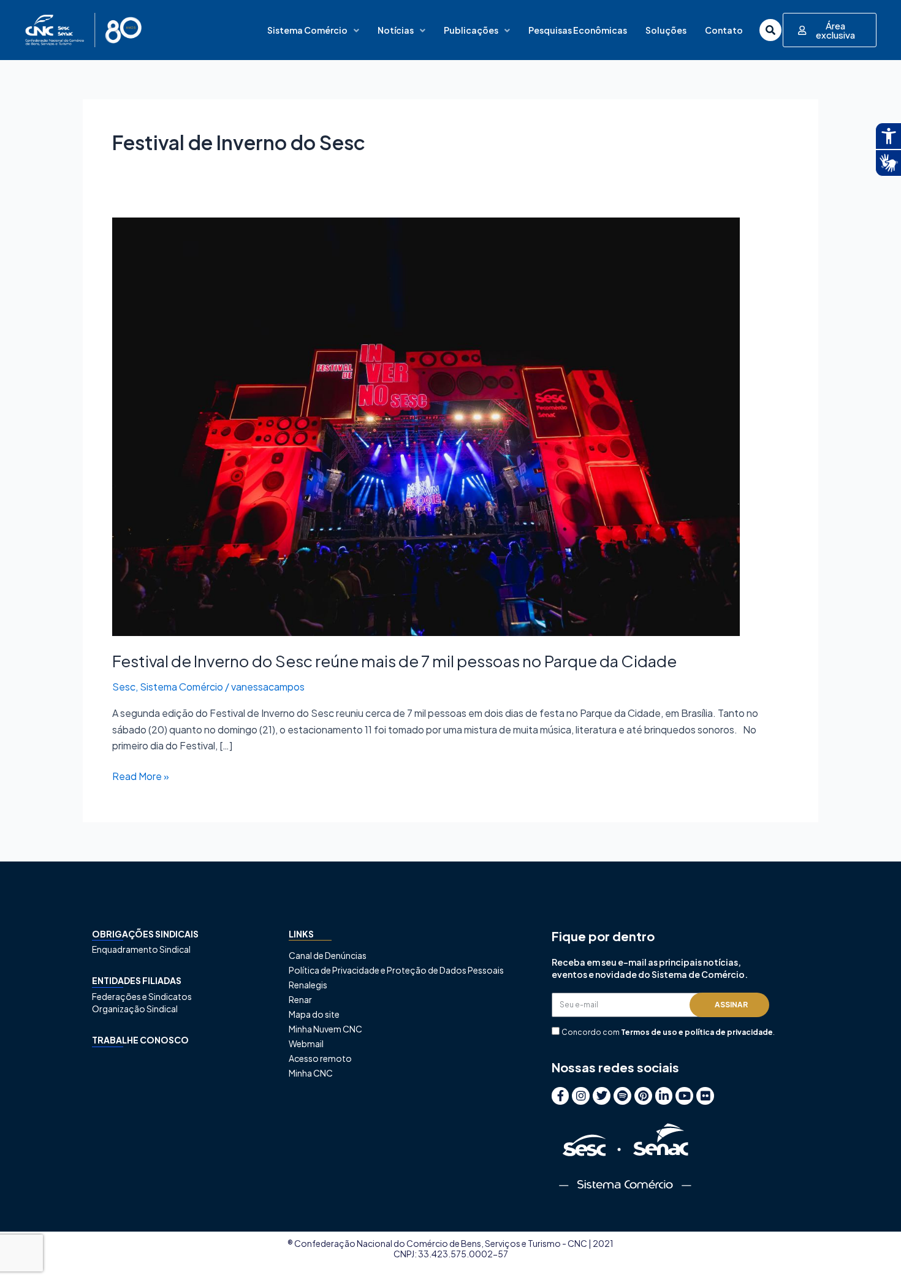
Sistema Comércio (307, 30)
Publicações (471, 30)
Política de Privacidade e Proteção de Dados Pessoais (396, 969)
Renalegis (308, 984)
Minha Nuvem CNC (325, 1028)
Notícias (396, 30)
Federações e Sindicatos (142, 996)
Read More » (140, 775)
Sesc (123, 686)
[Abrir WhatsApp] (870, 1249)
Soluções (665, 30)
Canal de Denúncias (328, 955)
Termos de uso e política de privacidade (697, 1032)
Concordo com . (668, 1032)
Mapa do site (314, 1014)
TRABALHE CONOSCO (140, 1039)
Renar (300, 999)
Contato (724, 30)
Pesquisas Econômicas (577, 30)
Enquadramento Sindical (141, 949)
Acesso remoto (320, 1058)
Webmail (306, 1043)
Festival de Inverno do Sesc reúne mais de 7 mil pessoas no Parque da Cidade (394, 661)
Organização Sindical (135, 1008)
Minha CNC (311, 1072)
